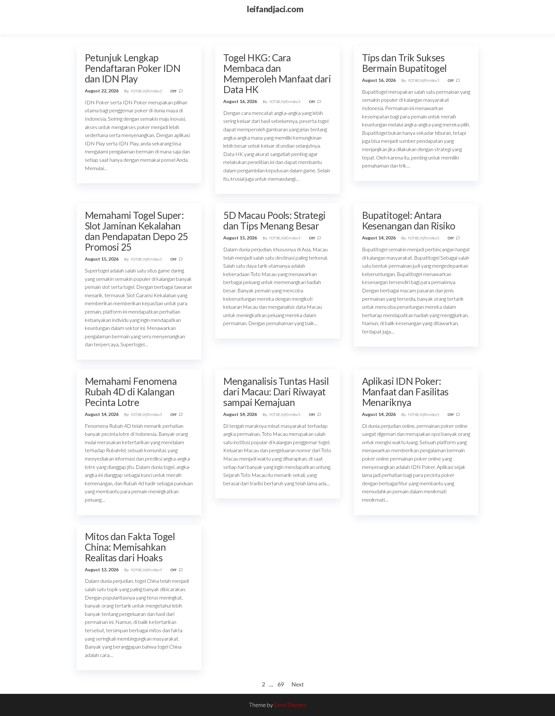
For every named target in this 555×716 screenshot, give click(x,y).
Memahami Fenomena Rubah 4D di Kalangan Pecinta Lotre (131, 391)
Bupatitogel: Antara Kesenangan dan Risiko (408, 220)
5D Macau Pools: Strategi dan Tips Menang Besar (274, 220)
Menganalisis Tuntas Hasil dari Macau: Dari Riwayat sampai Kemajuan (276, 391)
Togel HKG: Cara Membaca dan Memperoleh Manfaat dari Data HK (277, 73)
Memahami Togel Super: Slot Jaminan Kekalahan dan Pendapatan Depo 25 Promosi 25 (136, 231)
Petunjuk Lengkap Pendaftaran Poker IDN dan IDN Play (132, 68)
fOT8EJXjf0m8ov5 (147, 91)
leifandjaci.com (275, 9)
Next (297, 684)
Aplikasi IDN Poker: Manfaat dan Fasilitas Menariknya (405, 391)
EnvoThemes (290, 704)
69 (281, 684)
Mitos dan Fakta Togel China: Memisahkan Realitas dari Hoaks (130, 547)
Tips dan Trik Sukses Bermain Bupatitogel (404, 63)
